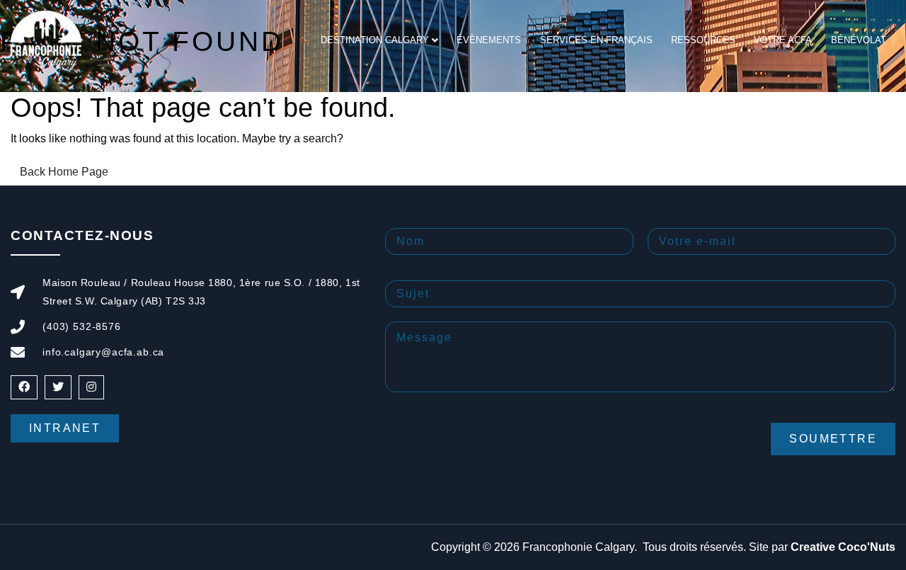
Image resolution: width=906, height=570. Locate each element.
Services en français (596, 40)
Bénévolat (858, 40)
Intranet (65, 428)
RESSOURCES (703, 40)
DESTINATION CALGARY (375, 40)
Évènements (489, 40)
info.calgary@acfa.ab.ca (103, 352)
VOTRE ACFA (783, 40)
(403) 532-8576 (81, 326)
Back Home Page (64, 172)
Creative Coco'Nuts (843, 547)
